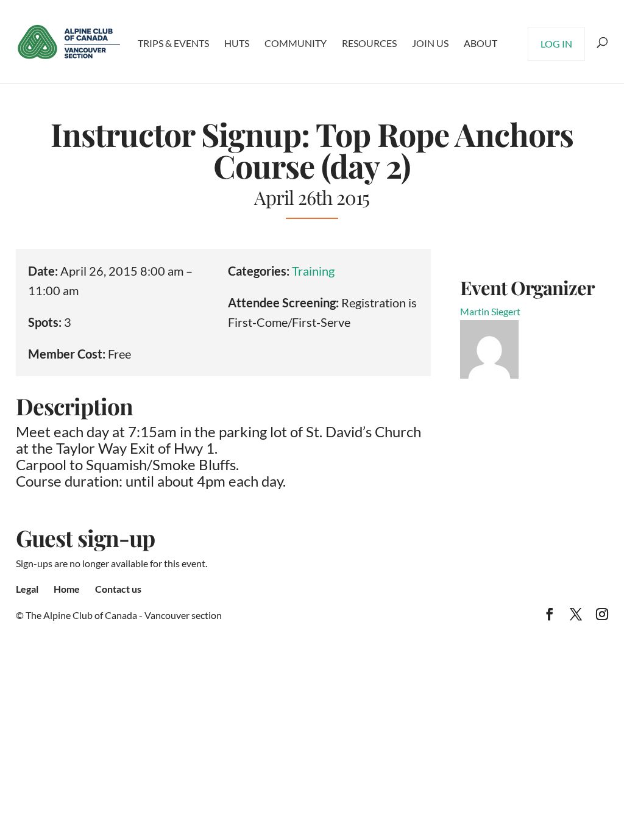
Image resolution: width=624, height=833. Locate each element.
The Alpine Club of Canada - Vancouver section (124, 615)
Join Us (430, 43)
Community (295, 43)
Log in (556, 43)
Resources (369, 43)
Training (313, 270)
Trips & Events (173, 43)
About (480, 43)
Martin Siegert (490, 311)
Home (67, 589)
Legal (27, 589)
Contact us (118, 589)
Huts (236, 43)
